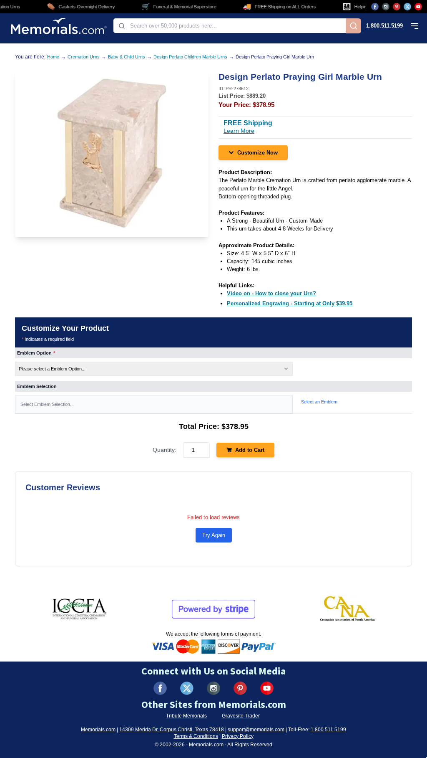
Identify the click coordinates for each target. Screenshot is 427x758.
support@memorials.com (256, 730)
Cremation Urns (84, 56)
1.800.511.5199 (384, 25)
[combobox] (229, 25)
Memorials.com (98, 730)
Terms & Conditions (196, 736)
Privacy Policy (238, 736)
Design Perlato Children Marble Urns (190, 56)
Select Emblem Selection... (47, 404)
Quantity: (164, 449)
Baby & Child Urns (126, 56)
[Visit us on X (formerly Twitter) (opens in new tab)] (186, 688)
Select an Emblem (319, 401)
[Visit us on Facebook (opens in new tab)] (375, 6)
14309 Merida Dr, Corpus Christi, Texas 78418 (171, 730)
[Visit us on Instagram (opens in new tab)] (385, 6)
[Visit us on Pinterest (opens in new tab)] (396, 6)
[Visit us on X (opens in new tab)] (407, 6)
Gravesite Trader (241, 716)
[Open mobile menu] (414, 26)
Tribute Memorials (186, 716)
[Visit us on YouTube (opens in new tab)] (418, 6)
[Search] (353, 25)
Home (53, 56)
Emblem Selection (37, 386)
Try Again (213, 535)
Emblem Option (36, 352)
